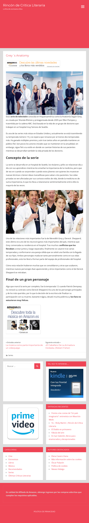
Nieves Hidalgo (57, 469)
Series (10, 355)
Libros (11, 462)
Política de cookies (59, 466)
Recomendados (15, 469)
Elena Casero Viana (59, 456)
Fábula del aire (57, 432)
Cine (10, 456)
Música (11, 466)
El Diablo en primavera (61, 429)
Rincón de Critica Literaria (24, 5)
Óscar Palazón (57, 462)
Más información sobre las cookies (66, 459)
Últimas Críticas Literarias (19, 475)
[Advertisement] (44, 30)
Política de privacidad (44, 512)
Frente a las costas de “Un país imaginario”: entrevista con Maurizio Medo (64, 416)
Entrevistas (13, 459)
